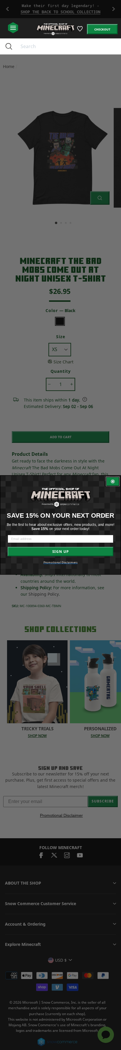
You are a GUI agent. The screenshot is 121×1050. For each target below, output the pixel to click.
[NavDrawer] (13, 28)
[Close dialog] (112, 481)
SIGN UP (60, 551)
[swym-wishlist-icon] (80, 31)
